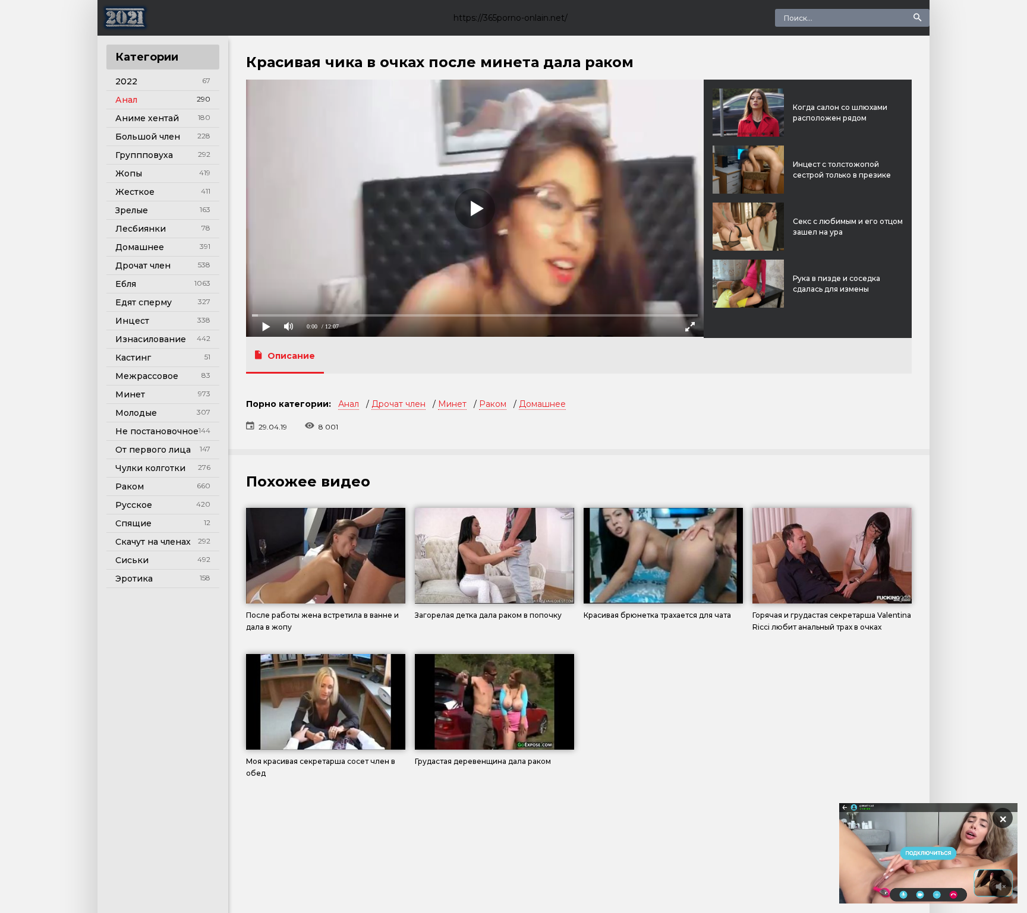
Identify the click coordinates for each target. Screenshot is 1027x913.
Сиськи (132, 560)
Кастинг (133, 357)
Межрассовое (146, 376)
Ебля (125, 284)
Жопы (128, 173)
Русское (133, 505)
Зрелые (131, 210)
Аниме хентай (147, 118)
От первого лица (153, 449)
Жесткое (135, 192)
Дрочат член (143, 265)
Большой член (147, 136)
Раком (129, 486)
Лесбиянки (140, 228)
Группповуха (144, 155)
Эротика (134, 578)
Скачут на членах (153, 541)
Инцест (132, 320)
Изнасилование (150, 339)
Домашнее (139, 247)
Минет (130, 394)
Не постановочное (157, 431)
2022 (126, 81)
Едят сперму (143, 302)
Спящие (133, 523)
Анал (126, 99)
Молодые (136, 412)
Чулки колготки (150, 468)
